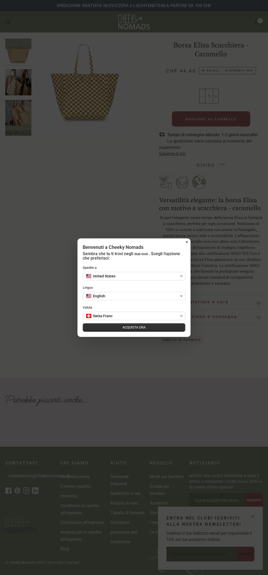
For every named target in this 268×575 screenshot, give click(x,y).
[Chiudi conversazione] (186, 242)
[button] (134, 276)
